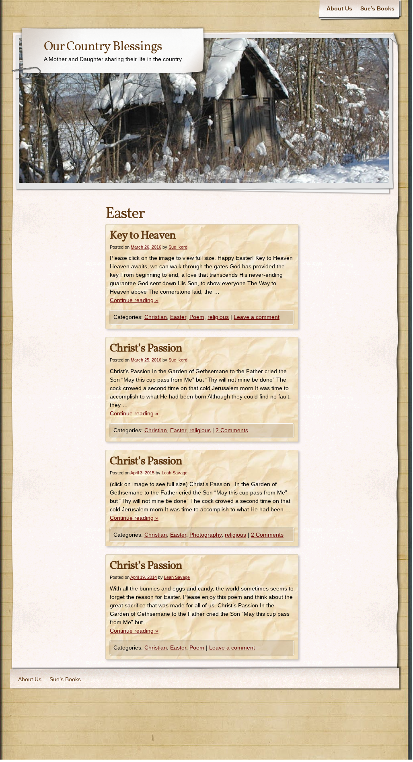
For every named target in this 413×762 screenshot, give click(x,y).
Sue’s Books (377, 8)
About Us (339, 8)
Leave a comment (256, 317)
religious (218, 317)
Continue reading (134, 300)
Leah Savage (174, 472)
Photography (205, 534)
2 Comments (232, 430)
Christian (155, 317)
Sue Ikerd (177, 247)
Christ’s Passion (146, 348)
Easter (178, 317)
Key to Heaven (143, 235)
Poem (196, 317)
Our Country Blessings (103, 47)
